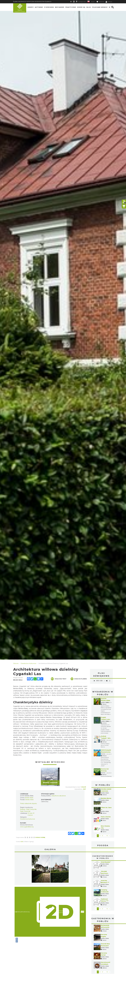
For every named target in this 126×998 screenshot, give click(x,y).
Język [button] (92, 1)
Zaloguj (110, 1)
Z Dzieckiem (49, 7)
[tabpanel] (50, 777)
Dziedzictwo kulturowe (27, 819)
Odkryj (30, 7)
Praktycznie (70, 7)
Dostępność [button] (82, 1)
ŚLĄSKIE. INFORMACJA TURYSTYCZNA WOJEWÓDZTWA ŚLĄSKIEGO (32, 1)
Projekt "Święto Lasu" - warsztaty (106, 719)
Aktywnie (39, 7)
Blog (89, 7)
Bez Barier (59, 7)
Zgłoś (83, 787)
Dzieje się (81, 7)
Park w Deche (106, 817)
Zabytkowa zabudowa (58, 796)
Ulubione (101, 1)
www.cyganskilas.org (26, 827)
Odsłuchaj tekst (60, 679)
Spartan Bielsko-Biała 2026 (105, 700)
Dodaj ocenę (40, 837)
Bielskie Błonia (106, 798)
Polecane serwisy (100, 7)
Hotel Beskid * (106, 862)
